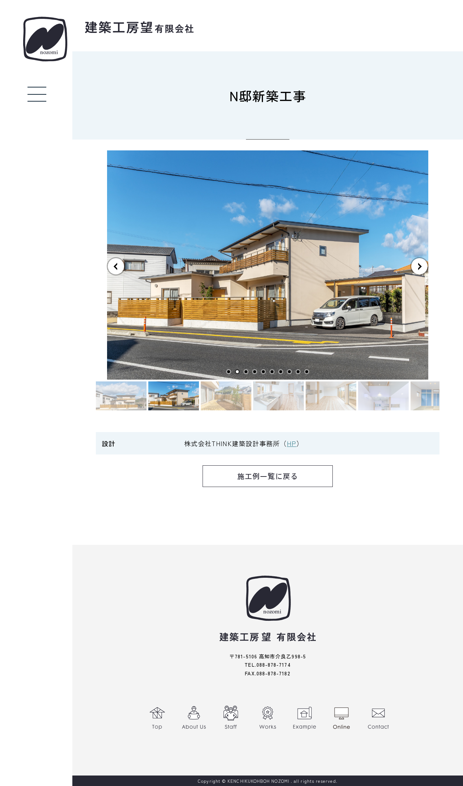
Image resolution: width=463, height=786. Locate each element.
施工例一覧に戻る (267, 476)
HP (291, 443)
